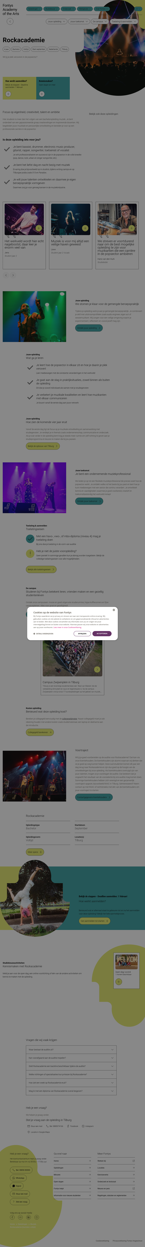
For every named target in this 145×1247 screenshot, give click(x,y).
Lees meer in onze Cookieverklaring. (67, 627)
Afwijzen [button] (82, 634)
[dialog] (72, 623)
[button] (43, 633)
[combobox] (114, 610)
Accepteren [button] (102, 633)
